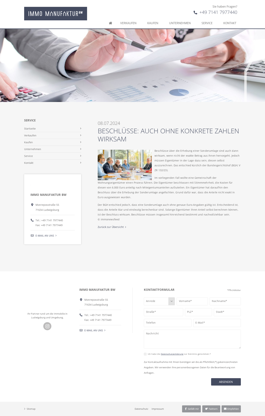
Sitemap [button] (31, 408)
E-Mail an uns (44, 235)
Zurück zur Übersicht (111, 227)
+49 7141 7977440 (217, 12)
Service (207, 23)
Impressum (158, 408)
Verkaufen (128, 23)
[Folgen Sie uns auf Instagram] (47, 326)
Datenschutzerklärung (172, 354)
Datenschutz (141, 408)
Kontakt (229, 23)
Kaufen (152, 23)
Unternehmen (180, 23)
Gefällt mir (193, 408)
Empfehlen (233, 408)
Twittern (213, 408)
